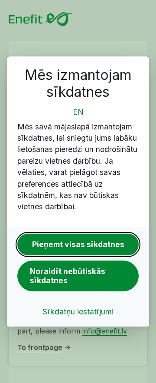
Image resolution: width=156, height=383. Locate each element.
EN (78, 111)
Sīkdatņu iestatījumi (78, 311)
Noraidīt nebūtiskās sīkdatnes (67, 276)
